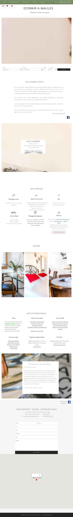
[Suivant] (57, 377)
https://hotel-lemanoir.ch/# (37, 206)
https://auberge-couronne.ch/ (36, 210)
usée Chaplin (14, 348)
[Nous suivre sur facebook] (68, 117)
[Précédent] (23, 377)
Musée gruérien (13, 346)
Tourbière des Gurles (9, 324)
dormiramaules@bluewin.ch (31, 416)
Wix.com (38, 515)
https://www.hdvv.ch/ (37, 208)
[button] (13, 274)
